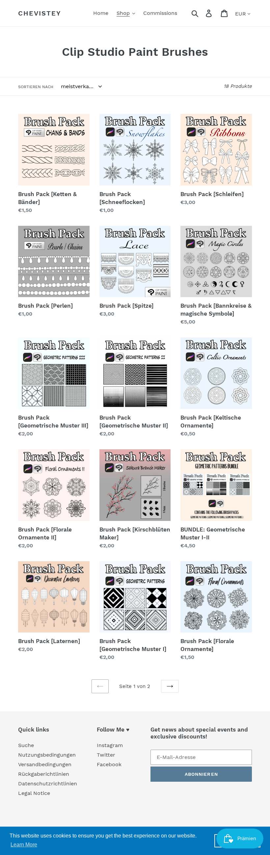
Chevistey (39, 13)
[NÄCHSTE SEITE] (170, 686)
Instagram (110, 745)
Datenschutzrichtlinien (47, 783)
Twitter (106, 755)
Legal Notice (34, 793)
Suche (26, 745)
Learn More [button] (24, 844)
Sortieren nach (35, 87)
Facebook (109, 764)
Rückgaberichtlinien (43, 774)
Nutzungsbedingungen (47, 755)
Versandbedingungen (44, 764)
